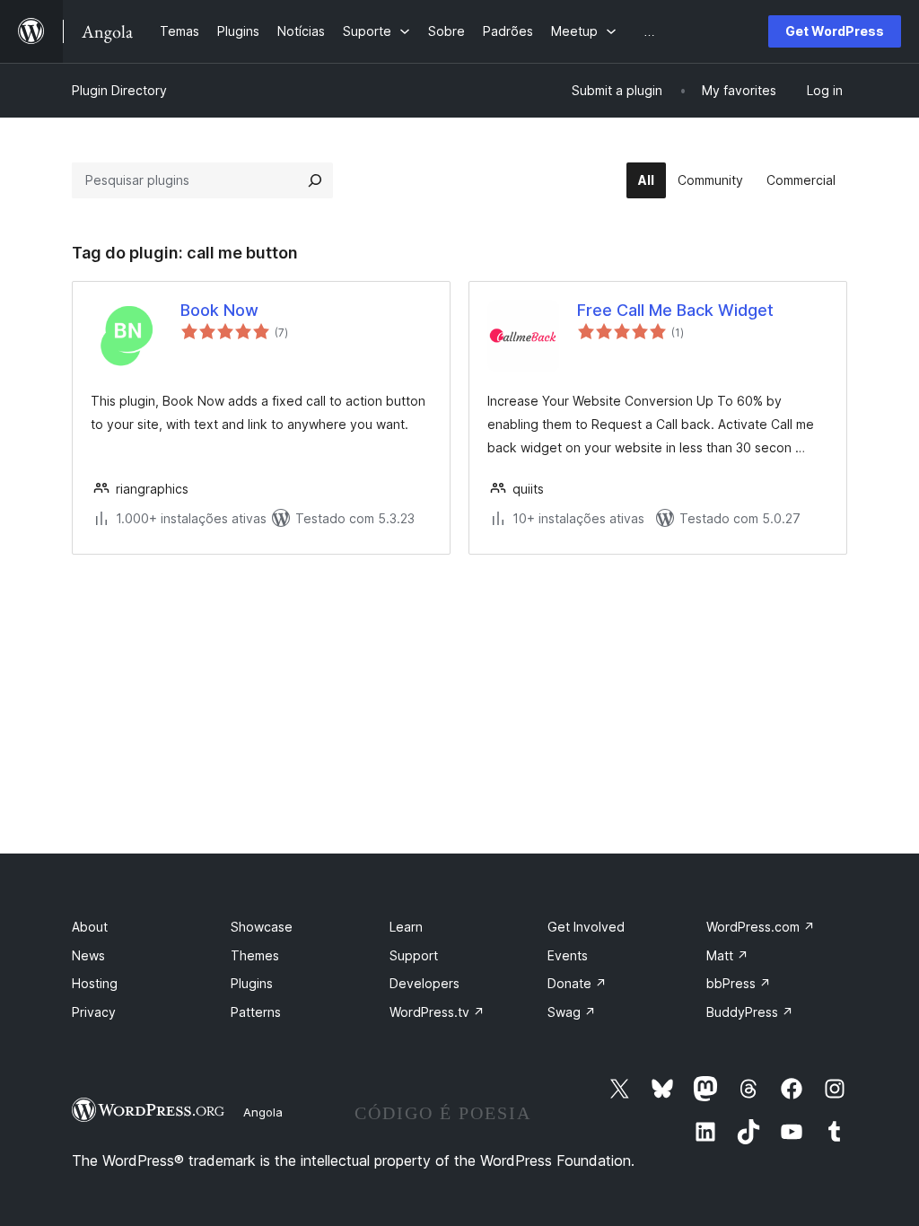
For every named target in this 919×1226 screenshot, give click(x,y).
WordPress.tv (437, 1012)
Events (567, 955)
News (88, 955)
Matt (727, 955)
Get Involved (586, 926)
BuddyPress (749, 1012)
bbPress (738, 983)
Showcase (262, 926)
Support (413, 955)
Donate (577, 983)
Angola (263, 1112)
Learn (406, 926)
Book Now (219, 310)
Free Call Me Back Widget (675, 310)
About (90, 926)
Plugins (252, 983)
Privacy (94, 1012)
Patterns (256, 1012)
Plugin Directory (119, 90)
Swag (571, 1012)
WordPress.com (760, 926)
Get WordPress (834, 31)
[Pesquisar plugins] (315, 180)
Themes (255, 955)
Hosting (95, 983)
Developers (424, 983)
